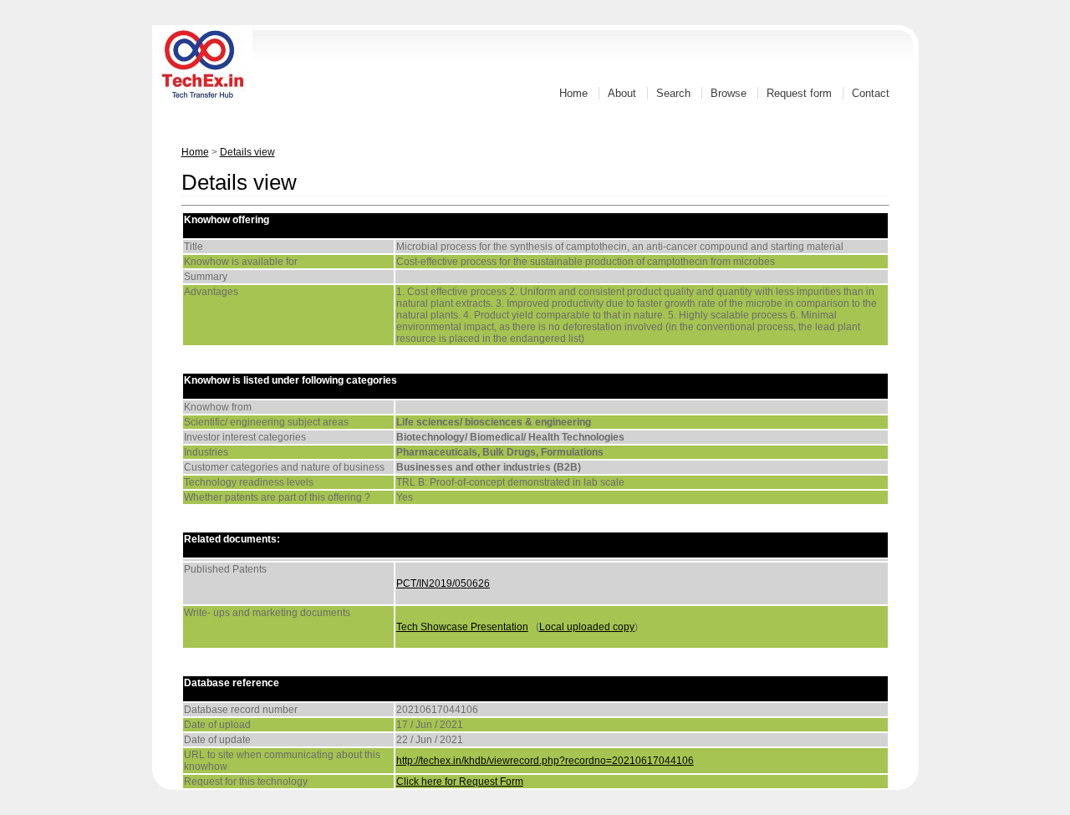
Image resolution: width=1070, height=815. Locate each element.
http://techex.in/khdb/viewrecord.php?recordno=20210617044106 (545, 761)
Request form (799, 93)
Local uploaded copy (586, 627)
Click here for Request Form (459, 781)
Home (573, 93)
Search (673, 93)
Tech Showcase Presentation (462, 627)
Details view (247, 152)
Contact (870, 93)
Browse (728, 93)
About (622, 93)
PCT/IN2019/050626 (443, 583)
